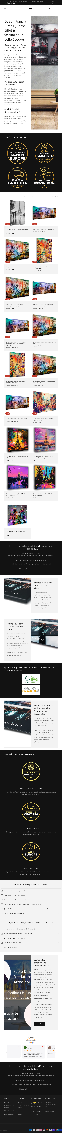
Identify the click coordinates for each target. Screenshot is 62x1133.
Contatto (39, 1024)
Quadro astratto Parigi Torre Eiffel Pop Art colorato (17, 457)
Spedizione (20, 1110)
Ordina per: (27, 197)
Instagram (52, 1111)
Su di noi (20, 1114)
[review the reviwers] (22, 1047)
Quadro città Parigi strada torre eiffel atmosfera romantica (16, 381)
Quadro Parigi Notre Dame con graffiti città (16, 532)
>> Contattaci (48, 1102)
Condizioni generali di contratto (9, 1106)
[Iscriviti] (45, 569)
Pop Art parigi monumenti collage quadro (44, 229)
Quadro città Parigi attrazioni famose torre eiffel (44, 342)
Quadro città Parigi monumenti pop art (16, 418)
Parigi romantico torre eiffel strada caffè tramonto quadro (43, 267)
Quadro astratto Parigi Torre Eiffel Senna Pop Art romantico (17, 494)
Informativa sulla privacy (10, 1110)
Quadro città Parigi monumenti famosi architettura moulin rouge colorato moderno (16, 343)
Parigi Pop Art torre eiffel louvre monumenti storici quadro (14, 305)
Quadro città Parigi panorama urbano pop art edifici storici (44, 381)
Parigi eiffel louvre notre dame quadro (16, 267)
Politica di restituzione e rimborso (23, 1106)
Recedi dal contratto (9, 1114)
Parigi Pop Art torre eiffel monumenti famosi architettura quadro (43, 305)
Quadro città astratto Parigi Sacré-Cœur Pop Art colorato (43, 419)
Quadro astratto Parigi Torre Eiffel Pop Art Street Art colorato (44, 494)
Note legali (6, 1102)
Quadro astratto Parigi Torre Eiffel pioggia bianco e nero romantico (17, 230)
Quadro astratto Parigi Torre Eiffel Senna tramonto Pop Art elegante (44, 457)
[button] (5, 9)
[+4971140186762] (53, 4)
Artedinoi (5, 1130)
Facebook (47, 1111)
